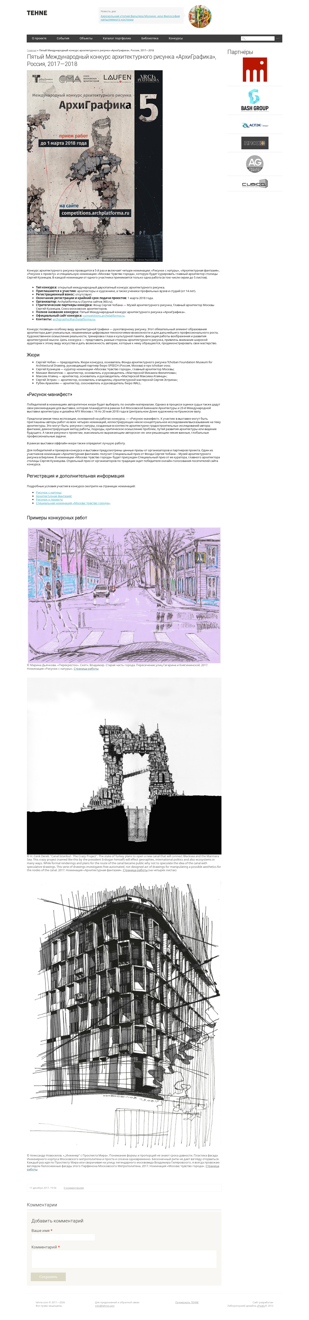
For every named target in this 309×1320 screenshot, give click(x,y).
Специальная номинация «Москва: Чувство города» (73, 503)
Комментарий (45, 1247)
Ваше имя (41, 1231)
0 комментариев (74, 1187)
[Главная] (37, 14)
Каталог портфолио (117, 38)
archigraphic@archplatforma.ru (74, 319)
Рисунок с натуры (48, 492)
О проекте (39, 38)
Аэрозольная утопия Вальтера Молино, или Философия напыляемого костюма (140, 18)
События (63, 38)
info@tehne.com (104, 1305)
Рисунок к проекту (49, 499)
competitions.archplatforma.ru (103, 316)
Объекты (86, 38)
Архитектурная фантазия (53, 496)
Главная (31, 50)
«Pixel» (261, 1305)
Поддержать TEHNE (187, 1302)
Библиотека (149, 38)
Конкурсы (176, 38)
